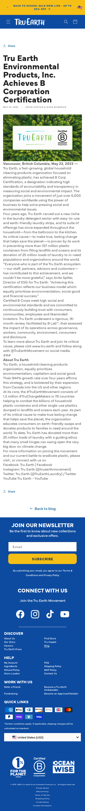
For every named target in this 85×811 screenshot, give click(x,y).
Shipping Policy (52, 666)
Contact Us (50, 673)
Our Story (9, 641)
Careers (8, 645)
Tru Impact (50, 641)
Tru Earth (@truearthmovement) (46, 469)
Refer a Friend (12, 686)
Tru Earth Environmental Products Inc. (39, 784)
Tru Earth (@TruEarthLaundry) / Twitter (45, 473)
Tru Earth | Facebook (36, 464)
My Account (11, 662)
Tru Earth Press (13, 649)
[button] (8, 21)
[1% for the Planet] (18, 767)
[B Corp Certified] (39, 767)
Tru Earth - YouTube (32, 478)
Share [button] (11, 46)
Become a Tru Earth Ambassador (55, 688)
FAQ (46, 662)
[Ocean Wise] (63, 767)
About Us (9, 638)
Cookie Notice (42, 802)
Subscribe (42, 558)
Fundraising (11, 693)
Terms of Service (42, 795)
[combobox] (42, 737)
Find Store (50, 638)
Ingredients (10, 666)
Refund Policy (12, 669)
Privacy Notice (42, 788)
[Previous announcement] (7, 7)
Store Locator (12, 673)
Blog (46, 645)
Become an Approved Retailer (61, 693)
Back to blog (45, 508)
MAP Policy (50, 669)
